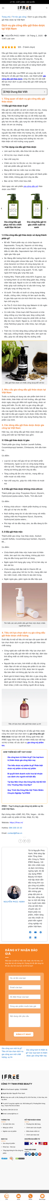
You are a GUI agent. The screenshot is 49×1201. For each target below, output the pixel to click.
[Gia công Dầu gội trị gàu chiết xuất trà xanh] (36, 206)
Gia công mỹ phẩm (9, 1143)
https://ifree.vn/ (16, 822)
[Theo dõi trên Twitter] (29, 1154)
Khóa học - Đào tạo (9, 1147)
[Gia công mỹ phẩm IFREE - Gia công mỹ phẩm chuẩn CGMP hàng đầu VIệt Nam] (24, 8)
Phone (30, 1199)
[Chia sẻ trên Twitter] (24, 841)
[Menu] (3, 8)
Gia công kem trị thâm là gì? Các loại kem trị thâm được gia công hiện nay (36, 1053)
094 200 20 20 (15, 828)
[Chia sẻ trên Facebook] (20, 841)
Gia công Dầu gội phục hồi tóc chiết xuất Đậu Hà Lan (13, 224)
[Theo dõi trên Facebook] (26, 1154)
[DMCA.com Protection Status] (19, 1158)
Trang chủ (6, 17)
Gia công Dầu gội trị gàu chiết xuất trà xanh (36, 224)
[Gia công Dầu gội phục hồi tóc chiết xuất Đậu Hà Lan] (12, 206)
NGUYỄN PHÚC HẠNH (14, 902)
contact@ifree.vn (15, 833)
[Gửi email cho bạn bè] (29, 841)
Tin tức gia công (19, 17)
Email (18, 1199)
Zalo (6, 1199)
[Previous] (1, 213)
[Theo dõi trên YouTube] (39, 1154)
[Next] (47, 213)
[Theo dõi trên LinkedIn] (36, 1154)
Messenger (42, 1199)
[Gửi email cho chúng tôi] (33, 1154)
